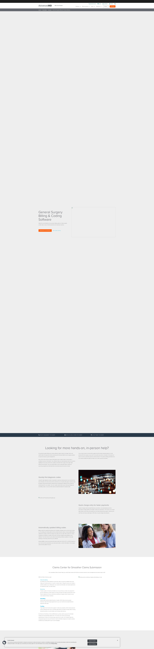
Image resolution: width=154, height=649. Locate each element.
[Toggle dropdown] (80, 6)
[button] (4, 642)
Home (39, 9)
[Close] (117, 640)
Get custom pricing (57, 230)
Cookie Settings (92, 644)
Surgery (49, 9)
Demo (105, 6)
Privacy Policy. (54, 643)
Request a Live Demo (45, 230)
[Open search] (115, 3)
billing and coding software (52, 453)
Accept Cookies (92, 641)
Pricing (112, 6)
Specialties (44, 9)
